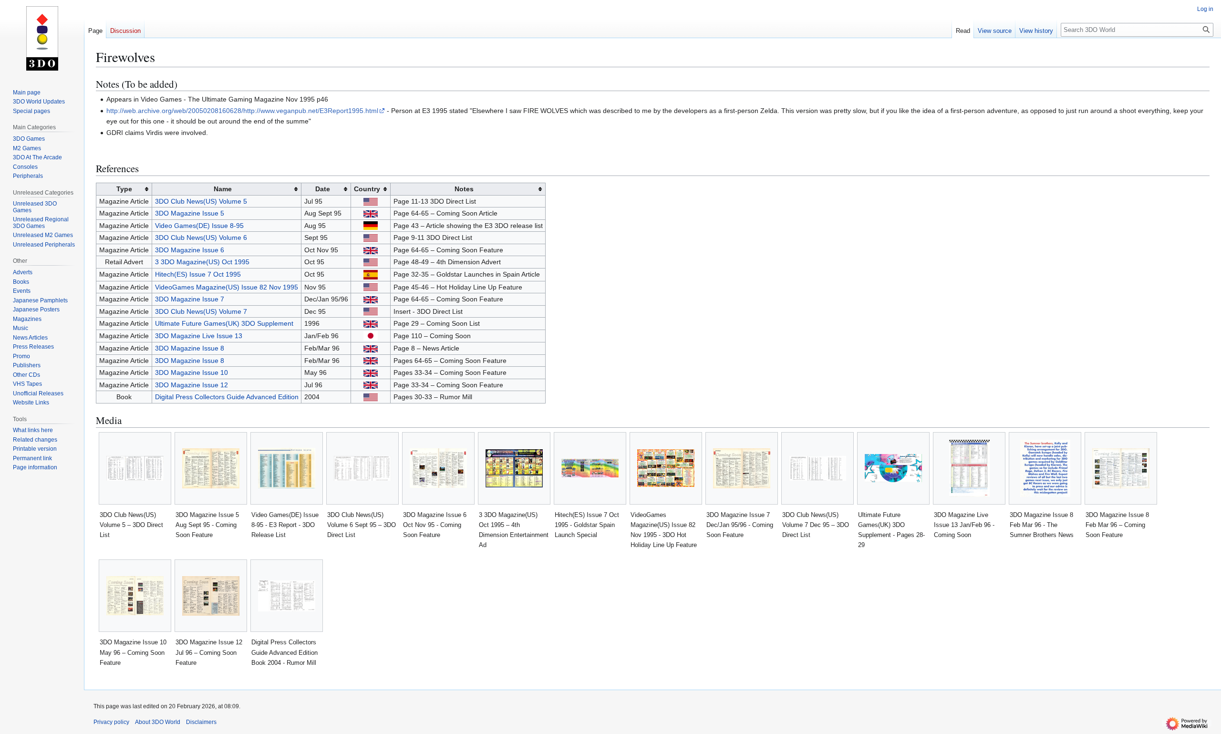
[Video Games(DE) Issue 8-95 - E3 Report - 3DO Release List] (286, 468)
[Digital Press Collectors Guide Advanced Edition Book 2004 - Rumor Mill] (286, 595)
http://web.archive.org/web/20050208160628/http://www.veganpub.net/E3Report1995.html (242, 110)
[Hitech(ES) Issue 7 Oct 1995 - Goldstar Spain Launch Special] (590, 468)
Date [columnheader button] (322, 189)
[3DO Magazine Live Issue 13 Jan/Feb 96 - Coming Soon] (969, 468)
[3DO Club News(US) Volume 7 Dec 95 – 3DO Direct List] (817, 468)
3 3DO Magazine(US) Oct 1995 (202, 262)
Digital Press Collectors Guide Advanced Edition (227, 397)
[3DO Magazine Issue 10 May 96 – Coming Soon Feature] (135, 595)
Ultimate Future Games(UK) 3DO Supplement (224, 323)
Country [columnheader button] (367, 189)
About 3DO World (157, 722)
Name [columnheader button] (223, 189)
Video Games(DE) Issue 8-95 (199, 225)
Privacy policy (111, 722)
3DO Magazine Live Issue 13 (198, 336)
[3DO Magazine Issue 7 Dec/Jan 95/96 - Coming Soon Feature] (741, 468)
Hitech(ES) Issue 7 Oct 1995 (198, 274)
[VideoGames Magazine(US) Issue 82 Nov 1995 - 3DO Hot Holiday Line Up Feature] (665, 468)
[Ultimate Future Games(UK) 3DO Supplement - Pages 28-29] (893, 468)
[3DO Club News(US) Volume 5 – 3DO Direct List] (135, 468)
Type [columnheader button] (124, 189)
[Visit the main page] (42, 38)
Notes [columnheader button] (464, 189)
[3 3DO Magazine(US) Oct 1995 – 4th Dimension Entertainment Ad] (514, 468)
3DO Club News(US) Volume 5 (201, 201)
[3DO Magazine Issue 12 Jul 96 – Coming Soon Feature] (210, 596)
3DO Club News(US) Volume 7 (201, 311)
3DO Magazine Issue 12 (191, 385)
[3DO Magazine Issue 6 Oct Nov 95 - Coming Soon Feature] (438, 468)
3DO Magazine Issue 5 (189, 213)
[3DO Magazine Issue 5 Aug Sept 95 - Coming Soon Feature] (210, 468)
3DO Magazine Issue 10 (191, 372)
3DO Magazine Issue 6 (189, 250)
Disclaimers (201, 722)
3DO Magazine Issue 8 (189, 348)
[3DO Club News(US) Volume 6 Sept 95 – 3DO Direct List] (362, 468)
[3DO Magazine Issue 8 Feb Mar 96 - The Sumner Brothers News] (1045, 468)
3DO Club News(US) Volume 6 (201, 237)
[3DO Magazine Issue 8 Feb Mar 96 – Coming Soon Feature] (1120, 468)
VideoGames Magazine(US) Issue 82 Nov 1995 (226, 287)
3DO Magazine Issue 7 (189, 299)
